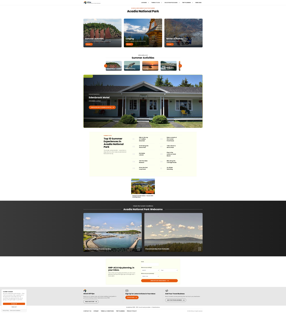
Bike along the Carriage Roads (171, 161)
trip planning (186, 2)
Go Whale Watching (170, 168)
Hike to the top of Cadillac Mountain (143, 139)
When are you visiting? (146, 267)
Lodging (144, 2)
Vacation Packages (171, 2)
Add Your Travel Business (174, 300)
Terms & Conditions (107, 311)
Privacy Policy (132, 311)
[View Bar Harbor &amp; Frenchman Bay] (112, 232)
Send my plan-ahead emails (158, 280)
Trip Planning (120, 311)
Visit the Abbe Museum (143, 161)
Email (142, 261)
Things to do (155, 2)
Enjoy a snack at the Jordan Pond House (172, 139)
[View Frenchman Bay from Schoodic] (173, 232)
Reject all (14, 307)
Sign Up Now (130, 297)
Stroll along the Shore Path (143, 146)
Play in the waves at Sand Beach (171, 154)
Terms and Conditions (15, 310)
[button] (105, 65)
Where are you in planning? (147, 273)
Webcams (198, 2)
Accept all (14, 304)
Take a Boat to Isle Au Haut (171, 146)
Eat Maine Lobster (142, 154)
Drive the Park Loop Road (143, 168)
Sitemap (96, 311)
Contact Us (87, 311)
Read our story (89, 301)
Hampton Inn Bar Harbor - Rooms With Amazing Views (142, 196)
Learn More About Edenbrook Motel (101, 107)
